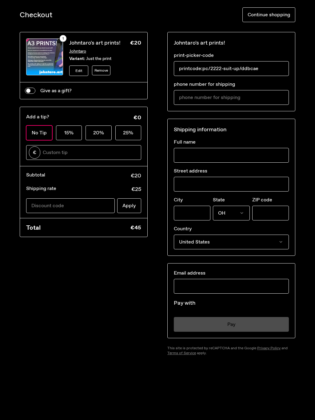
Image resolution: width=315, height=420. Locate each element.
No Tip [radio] (39, 133)
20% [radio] (98, 133)
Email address (189, 273)
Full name (185, 142)
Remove (101, 70)
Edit (78, 71)
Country (183, 229)
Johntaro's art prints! (95, 42)
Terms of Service (181, 353)
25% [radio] (128, 133)
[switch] (30, 91)
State (219, 200)
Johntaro (77, 51)
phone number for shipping (204, 84)
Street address (190, 171)
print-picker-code (194, 55)
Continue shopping (269, 15)
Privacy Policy (269, 348)
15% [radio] (69, 133)
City (178, 200)
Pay (231, 324)
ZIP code (262, 200)
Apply (129, 205)
